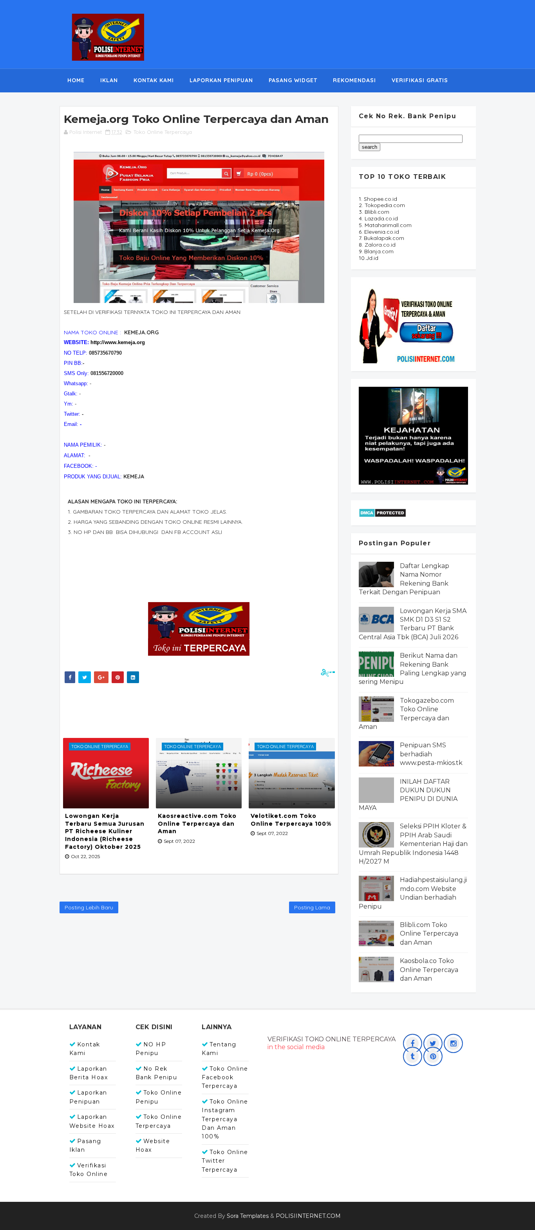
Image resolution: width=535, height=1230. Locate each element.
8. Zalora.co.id (377, 244)
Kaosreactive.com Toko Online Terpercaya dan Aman (197, 823)
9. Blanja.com (376, 251)
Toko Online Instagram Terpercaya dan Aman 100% (225, 1119)
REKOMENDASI (354, 80)
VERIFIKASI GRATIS (420, 80)
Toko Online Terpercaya (163, 132)
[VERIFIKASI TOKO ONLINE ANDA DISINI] (408, 323)
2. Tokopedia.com (382, 205)
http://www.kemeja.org (117, 342)
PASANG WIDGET (293, 80)
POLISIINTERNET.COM (308, 1215)
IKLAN (109, 80)
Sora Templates (248, 1215)
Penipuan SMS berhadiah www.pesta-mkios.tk (431, 753)
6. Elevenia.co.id (379, 231)
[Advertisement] (204, 708)
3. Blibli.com (374, 211)
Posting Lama (312, 907)
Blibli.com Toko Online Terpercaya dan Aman (429, 933)
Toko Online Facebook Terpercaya (225, 1077)
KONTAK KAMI (154, 80)
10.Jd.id (368, 258)
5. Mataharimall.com (385, 225)
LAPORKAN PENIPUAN (221, 80)
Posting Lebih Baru (89, 907)
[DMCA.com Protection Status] (382, 512)
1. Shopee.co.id (378, 198)
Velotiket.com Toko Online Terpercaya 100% (291, 819)
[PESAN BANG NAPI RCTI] (413, 434)
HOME (76, 80)
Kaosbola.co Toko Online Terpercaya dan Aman (429, 969)
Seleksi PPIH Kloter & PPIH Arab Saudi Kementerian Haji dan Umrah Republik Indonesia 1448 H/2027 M (413, 843)
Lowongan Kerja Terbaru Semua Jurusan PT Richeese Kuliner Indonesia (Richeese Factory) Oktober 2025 (105, 831)
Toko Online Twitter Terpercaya (225, 1161)
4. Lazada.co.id (378, 218)
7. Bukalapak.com (381, 238)
